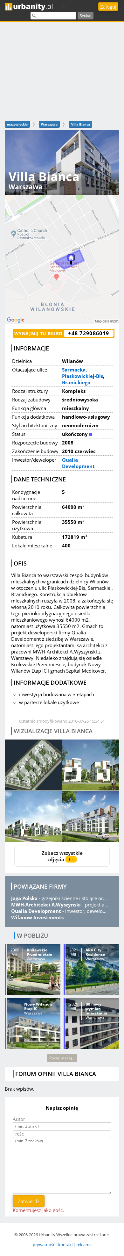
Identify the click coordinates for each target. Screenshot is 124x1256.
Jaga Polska (24, 898)
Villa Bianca (80, 124)
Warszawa (49, 124)
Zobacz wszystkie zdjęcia (62, 856)
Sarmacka (74, 369)
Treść (18, 1133)
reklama (84, 1244)
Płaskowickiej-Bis (82, 376)
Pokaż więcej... (62, 1058)
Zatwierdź (28, 1201)
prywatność (44, 1244)
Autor (19, 1119)
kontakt (65, 1244)
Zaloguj (108, 7)
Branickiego (76, 382)
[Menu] (64, 6)
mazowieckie (17, 124)
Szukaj (85, 15)
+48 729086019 (88, 333)
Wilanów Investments (37, 917)
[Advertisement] (62, 70)
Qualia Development (78, 463)
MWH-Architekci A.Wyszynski (46, 904)
